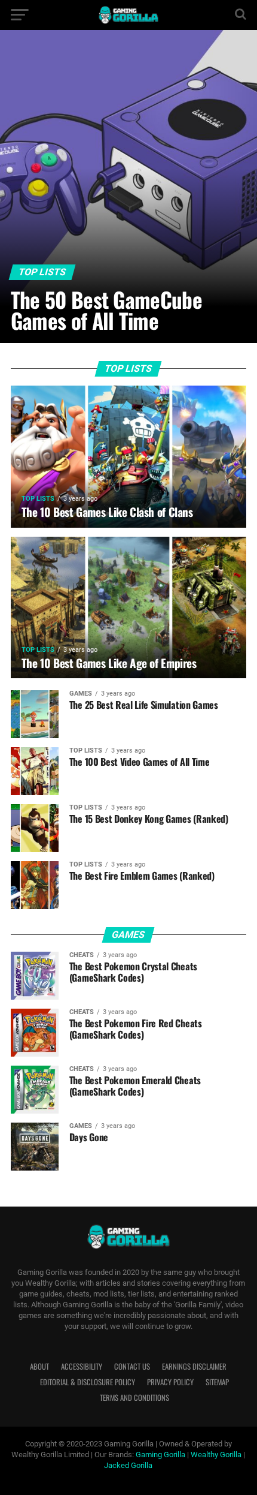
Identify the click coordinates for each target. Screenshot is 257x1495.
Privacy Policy (170, 1382)
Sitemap (217, 1382)
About (39, 1366)
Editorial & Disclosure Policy (87, 1382)
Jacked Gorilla (128, 1465)
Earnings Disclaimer (194, 1366)
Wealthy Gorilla (216, 1454)
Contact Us (132, 1366)
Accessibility (81, 1366)
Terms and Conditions (134, 1397)
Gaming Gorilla (160, 1454)
